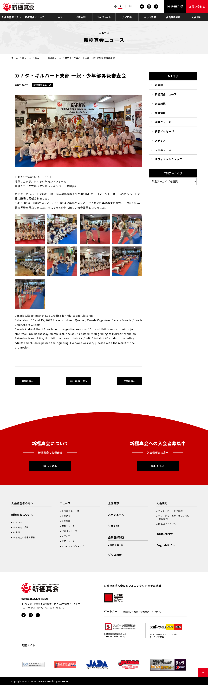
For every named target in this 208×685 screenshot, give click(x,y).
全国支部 (81, 17)
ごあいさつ (18, 522)
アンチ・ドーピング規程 (170, 510)
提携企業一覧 (116, 545)
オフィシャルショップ (168, 159)
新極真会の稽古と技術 (24, 537)
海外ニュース (54, 57)
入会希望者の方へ (11, 17)
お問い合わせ (164, 534)
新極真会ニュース (165, 94)
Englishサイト (165, 545)
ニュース (57, 17)
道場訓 (16, 532)
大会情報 (160, 113)
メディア (160, 140)
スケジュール (104, 17)
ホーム (14, 57)
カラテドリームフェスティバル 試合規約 (172, 517)
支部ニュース (163, 150)
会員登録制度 (173, 17)
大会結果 (160, 103)
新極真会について (34, 17)
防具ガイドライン (167, 524)
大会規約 (196, 17)
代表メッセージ (164, 131)
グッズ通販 (150, 17)
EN (130, 6)
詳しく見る (50, 466)
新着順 (159, 85)
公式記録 (127, 17)
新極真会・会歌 (21, 527)
